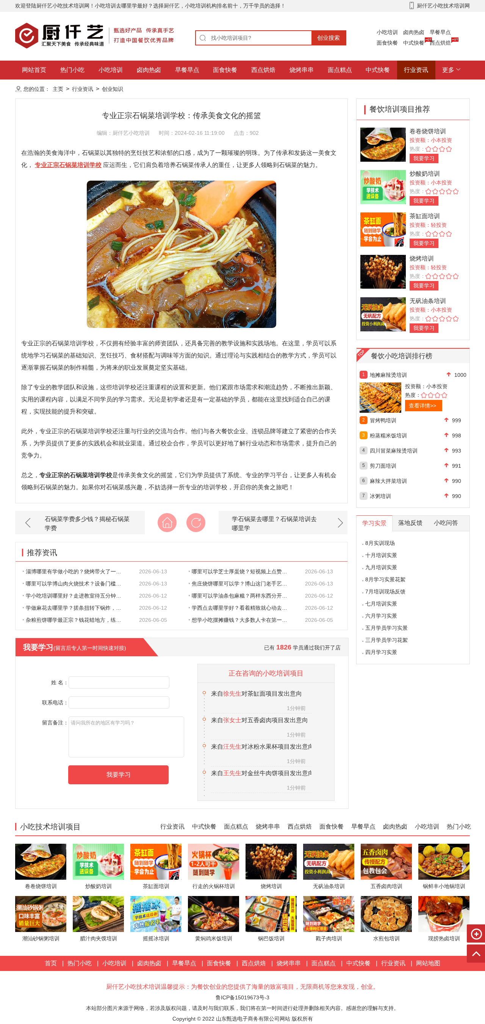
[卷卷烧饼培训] (383, 144)
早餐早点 (440, 32)
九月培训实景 (381, 567)
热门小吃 (72, 70)
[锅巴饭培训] (271, 913)
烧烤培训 (422, 258)
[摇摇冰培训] (155, 913)
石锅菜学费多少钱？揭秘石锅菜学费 (87, 523)
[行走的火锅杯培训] (213, 861)
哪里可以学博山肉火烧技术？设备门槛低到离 (78, 584)
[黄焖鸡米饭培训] (213, 913)
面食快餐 (387, 43)
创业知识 (112, 89)
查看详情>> (422, 406)
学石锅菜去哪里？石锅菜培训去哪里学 (274, 523)
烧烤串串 (301, 70)
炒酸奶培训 (425, 173)
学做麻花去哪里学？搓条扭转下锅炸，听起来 (78, 608)
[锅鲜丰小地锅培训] (443, 861)
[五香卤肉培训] (386, 861)
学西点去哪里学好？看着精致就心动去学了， (244, 608)
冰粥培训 (380, 496)
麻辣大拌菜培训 (388, 481)
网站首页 (34, 70)
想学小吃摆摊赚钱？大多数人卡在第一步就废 (244, 620)
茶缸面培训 (425, 216)
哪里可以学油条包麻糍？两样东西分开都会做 (244, 596)
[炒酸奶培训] (383, 186)
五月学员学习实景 (386, 628)
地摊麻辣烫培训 (388, 375)
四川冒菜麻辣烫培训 (394, 451)
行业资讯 (416, 70)
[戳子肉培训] (328, 913)
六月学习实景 (381, 616)
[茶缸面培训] (383, 229)
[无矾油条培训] (383, 314)
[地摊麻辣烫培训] (397, 397)
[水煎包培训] (386, 913)
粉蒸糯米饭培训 (388, 435)
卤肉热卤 (413, 32)
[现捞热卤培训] (443, 913)
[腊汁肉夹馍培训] (98, 913)
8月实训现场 (380, 543)
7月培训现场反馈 (385, 591)
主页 (58, 89)
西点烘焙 (440, 43)
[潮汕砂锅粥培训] (40, 913)
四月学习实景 (381, 652)
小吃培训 (387, 32)
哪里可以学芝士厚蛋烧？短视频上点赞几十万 (244, 571)
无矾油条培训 (428, 301)
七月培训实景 (381, 604)
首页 (51, 963)
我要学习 (424, 158)
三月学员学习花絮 (386, 640)
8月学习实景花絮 (385, 579)
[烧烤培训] (383, 271)
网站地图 (428, 963)
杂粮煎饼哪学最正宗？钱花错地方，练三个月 (78, 620)
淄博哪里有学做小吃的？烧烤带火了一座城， (78, 571)
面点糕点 (340, 70)
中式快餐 (413, 43)
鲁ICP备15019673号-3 (242, 997)
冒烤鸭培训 (383, 420)
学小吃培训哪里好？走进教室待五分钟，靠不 (78, 596)
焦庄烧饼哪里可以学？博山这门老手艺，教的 (244, 584)
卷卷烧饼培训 (428, 131)
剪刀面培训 (383, 466)
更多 (448, 70)
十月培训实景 (381, 555)
